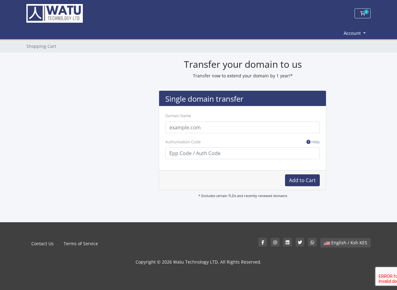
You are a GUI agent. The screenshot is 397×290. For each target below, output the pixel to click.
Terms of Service (81, 243)
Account (353, 33)
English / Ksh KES (348, 243)
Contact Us (42, 243)
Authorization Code (242, 142)
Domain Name (178, 115)
